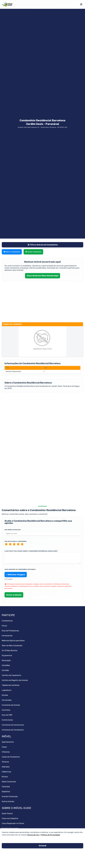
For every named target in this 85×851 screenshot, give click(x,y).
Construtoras (7, 720)
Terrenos (5, 762)
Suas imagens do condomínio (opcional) (20, 569)
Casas (4, 747)
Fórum (4, 626)
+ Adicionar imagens (15, 575)
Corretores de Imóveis (11, 705)
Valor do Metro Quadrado (12, 646)
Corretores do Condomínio (13, 730)
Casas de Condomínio (11, 757)
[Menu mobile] (81, 4)
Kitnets (5, 777)
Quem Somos (7, 813)
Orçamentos (7, 655)
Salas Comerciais (9, 782)
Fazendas (6, 787)
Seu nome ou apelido (13, 529)
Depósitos (6, 792)
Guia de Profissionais (10, 631)
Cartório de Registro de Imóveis (15, 680)
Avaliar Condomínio (34, 252)
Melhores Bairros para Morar (13, 641)
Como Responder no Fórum (13, 823)
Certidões (6, 665)
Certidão (5, 670)
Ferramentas (7, 636)
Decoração (6, 660)
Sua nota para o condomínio (16, 541)
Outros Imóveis (8, 801)
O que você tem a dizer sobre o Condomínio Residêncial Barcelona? (31, 551)
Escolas (5, 695)
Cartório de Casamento (11, 675)
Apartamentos (8, 742)
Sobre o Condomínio (13, 252)
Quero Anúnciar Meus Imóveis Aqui (42, 276)
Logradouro (6, 690)
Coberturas (6, 772)
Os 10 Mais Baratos (9, 650)
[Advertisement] (42, 412)
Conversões (7, 700)
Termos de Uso (33, 835)
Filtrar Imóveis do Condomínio (44, 245)
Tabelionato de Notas (10, 685)
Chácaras (6, 752)
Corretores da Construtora (13, 725)
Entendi (42, 846)
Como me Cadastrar (10, 818)
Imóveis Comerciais (10, 796)
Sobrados (6, 767)
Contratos (6, 710)
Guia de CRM (7, 715)
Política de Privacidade (50, 835)
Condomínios (7, 621)
